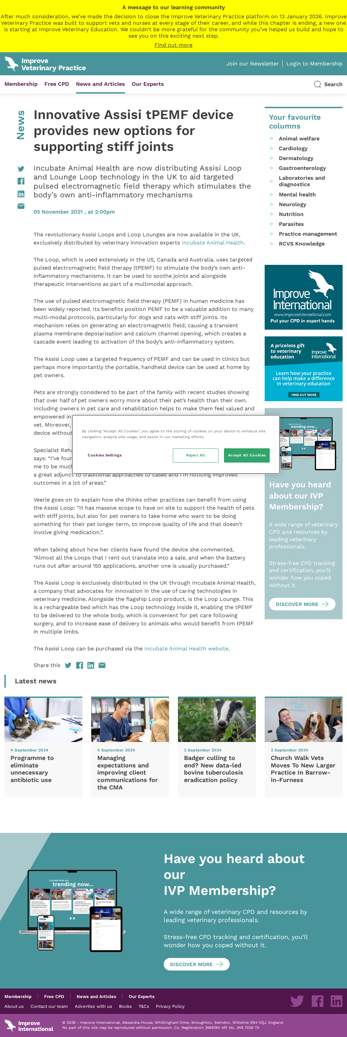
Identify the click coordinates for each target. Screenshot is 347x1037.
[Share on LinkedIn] (14, 194)
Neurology (292, 204)
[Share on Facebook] (14, 181)
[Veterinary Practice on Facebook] (317, 1001)
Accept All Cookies (247, 455)
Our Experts (148, 84)
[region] (176, 444)
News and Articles (100, 84)
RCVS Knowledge (302, 243)
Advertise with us (93, 1006)
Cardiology (293, 148)
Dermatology (296, 158)
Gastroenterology (302, 168)
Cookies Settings (105, 455)
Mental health (297, 194)
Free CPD (56, 84)
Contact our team (49, 1006)
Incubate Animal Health (213, 242)
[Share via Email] (14, 206)
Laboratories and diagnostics (302, 181)
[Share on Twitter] (14, 169)
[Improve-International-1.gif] (304, 297)
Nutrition (291, 214)
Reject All (195, 455)
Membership (21, 84)
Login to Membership (314, 63)
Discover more (297, 604)
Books (125, 1006)
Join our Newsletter (252, 63)
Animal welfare (299, 138)
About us (14, 1006)
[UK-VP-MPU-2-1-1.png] (304, 368)
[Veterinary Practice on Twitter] (297, 1001)
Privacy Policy (170, 1006)
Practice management (308, 234)
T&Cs (144, 1006)
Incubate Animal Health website (186, 648)
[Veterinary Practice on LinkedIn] (336, 1001)
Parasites (291, 224)
